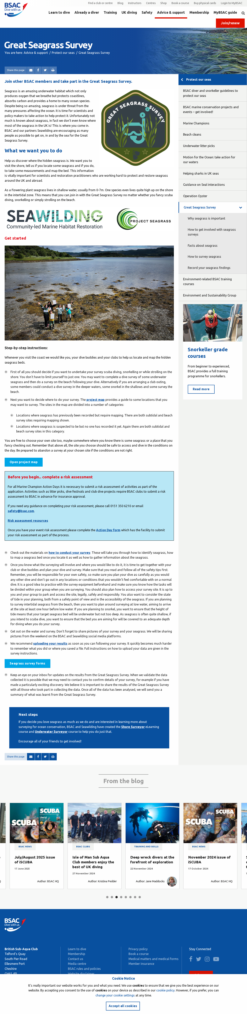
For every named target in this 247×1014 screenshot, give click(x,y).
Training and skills (146, 846)
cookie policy (165, 990)
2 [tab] (112, 897)
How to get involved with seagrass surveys (212, 232)
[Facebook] (38, 70)
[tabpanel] (37, 846)
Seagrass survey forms (27, 663)
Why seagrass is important (206, 218)
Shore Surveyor (133, 727)
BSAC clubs (83, 846)
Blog (120, 3)
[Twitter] (45, 70)
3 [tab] (116, 897)
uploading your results (50, 643)
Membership (199, 12)
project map (95, 399)
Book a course (180, 3)
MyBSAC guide (225, 12)
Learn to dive (59, 12)
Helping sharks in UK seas (201, 173)
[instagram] (208, 960)
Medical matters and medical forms (153, 959)
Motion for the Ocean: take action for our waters (209, 159)
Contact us (75, 959)
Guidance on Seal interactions (204, 184)
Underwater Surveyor (51, 731)
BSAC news (25, 846)
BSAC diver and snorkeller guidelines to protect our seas (210, 93)
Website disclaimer (81, 973)
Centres (151, 3)
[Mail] (31, 70)
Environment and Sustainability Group (209, 295)
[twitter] (200, 960)
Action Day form (108, 530)
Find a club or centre (100, 3)
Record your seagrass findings (209, 267)
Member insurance (141, 963)
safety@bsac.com (21, 511)
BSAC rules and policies (84, 968)
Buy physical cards (205, 3)
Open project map (24, 462)
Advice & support (171, 12)
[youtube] (217, 960)
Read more (201, 389)
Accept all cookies (123, 1006)
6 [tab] (130, 897)
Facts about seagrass (202, 245)
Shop (163, 3)
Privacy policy (138, 949)
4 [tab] (121, 897)
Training (110, 12)
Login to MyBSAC (231, 3)
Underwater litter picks (199, 146)
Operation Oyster (195, 196)
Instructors (134, 3)
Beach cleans (192, 134)
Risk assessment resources (28, 520)
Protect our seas (63, 52)
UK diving (129, 12)
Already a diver (86, 12)
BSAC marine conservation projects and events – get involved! (211, 109)
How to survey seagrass (204, 256)
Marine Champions (196, 123)
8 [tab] (140, 897)
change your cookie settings (115, 995)
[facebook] (192, 960)
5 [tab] (126, 897)
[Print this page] (53, 70)
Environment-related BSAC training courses (207, 281)
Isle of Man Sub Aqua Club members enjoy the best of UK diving (93, 862)
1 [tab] (107, 897)
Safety (147, 12)
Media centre (77, 963)
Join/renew (230, 23)
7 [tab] (135, 897)
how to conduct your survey (69, 552)
